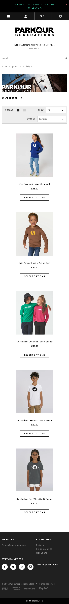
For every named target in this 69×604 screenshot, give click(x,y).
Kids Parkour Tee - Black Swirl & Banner (34, 420)
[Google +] (22, 567)
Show (41, 110)
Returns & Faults (44, 549)
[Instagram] (30, 567)
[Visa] (5, 588)
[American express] (16, 588)
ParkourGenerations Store (22, 584)
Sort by (31, 119)
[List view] (24, 110)
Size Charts (41, 553)
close (66, 4)
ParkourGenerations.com (14, 545)
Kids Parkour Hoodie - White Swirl (34, 184)
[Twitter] (13, 567)
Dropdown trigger (25, 16)
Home (4, 66)
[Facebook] (5, 567)
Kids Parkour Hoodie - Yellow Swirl (34, 263)
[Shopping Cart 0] (60, 16)
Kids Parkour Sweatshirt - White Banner (35, 342)
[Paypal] (43, 588)
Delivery (40, 545)
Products (16, 66)
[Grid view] (18, 110)
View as (9, 110)
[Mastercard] (30, 588)
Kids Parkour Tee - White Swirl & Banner (35, 499)
